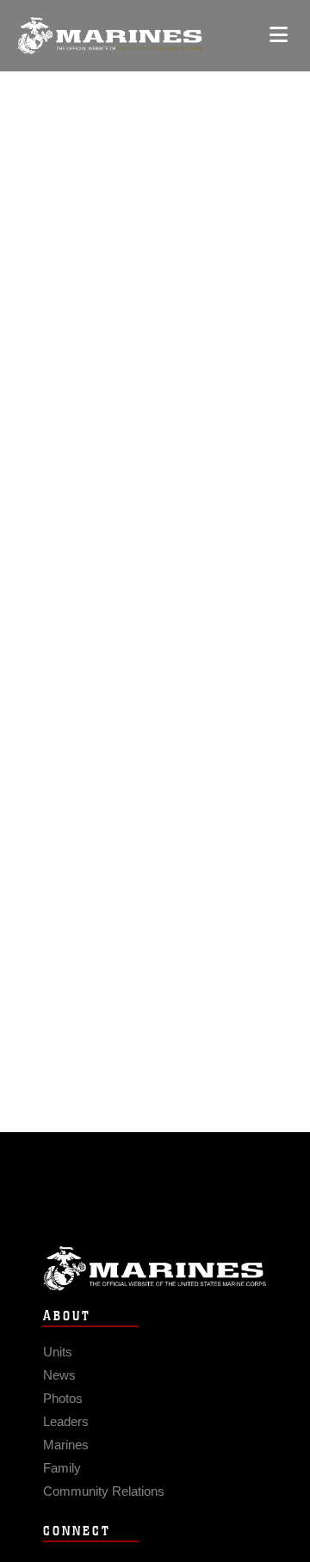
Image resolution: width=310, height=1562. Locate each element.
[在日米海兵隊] (109, 35)
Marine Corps (155, 1268)
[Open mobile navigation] (278, 34)
